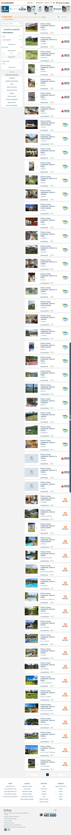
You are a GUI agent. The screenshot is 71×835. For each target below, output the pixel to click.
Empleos (60, 794)
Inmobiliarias (39, 3)
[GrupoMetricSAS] (65, 500)
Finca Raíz (30, 3)
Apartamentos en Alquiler (27, 786)
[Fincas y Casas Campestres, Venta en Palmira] (31, 444)
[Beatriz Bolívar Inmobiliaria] (26, 9)
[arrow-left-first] (29, 774)
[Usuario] (54, 2)
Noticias (46, 3)
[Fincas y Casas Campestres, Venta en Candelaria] (31, 402)
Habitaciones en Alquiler (27, 794)
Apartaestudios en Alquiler (27, 791)
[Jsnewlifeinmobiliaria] (61, 9)
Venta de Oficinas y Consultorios (10, 794)
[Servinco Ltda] (9, 9)
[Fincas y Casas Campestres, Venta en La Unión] (31, 277)
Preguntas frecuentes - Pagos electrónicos (12, 825)
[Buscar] (20, 23)
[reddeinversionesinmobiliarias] (65, 27)
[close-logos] (35, 13)
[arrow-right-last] (66, 774)
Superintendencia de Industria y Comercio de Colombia (15, 827)
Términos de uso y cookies (9, 823)
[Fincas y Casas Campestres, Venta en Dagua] (31, 27)
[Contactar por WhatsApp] (51, 33)
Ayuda (44, 796)
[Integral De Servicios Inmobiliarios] (53, 9)
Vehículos (61, 791)
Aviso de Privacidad (8, 820)
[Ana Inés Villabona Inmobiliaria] (18, 9)
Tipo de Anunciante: (5, 61)
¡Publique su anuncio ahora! (60, 786)
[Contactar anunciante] (53, 33)
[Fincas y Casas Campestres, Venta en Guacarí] (31, 430)
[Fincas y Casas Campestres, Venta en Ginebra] (31, 82)
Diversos (60, 796)
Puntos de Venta (44, 788)
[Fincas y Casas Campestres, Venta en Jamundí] (31, 193)
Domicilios (44, 791)
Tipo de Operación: (12, 34)
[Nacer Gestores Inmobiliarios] (44, 9)
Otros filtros (11, 57)
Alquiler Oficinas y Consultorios (27, 796)
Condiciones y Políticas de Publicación (11, 816)
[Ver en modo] (58, 17)
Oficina (44, 786)
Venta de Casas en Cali (10, 786)
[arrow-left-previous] (33, 774)
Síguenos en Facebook (44, 799)
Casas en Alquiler (27, 788)
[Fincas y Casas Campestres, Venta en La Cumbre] (31, 41)
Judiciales (61, 799)
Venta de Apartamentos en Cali (10, 788)
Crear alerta (12, 67)
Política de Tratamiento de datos (10, 818)
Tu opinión (70, 416)
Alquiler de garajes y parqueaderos (27, 799)
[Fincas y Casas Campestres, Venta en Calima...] (31, 54)
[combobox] (12, 23)
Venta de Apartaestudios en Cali (10, 791)
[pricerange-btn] (19, 53)
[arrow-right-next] (62, 774)
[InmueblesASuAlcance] (65, 125)
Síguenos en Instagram (43, 801)
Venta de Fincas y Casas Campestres (10, 796)
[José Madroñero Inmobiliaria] (35, 9)
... (35, 774)
